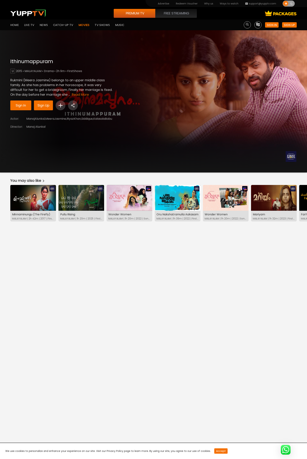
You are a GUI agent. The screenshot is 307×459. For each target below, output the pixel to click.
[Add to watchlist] (60, 105)
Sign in (272, 25)
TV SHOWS (102, 25)
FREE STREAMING (176, 13)
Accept (221, 451)
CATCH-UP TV (63, 25)
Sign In (21, 105)
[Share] (73, 105)
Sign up (289, 25)
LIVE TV (29, 25)
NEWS (44, 25)
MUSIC (119, 25)
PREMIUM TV (135, 13)
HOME (14, 25)
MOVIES (84, 25)
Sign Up (43, 105)
